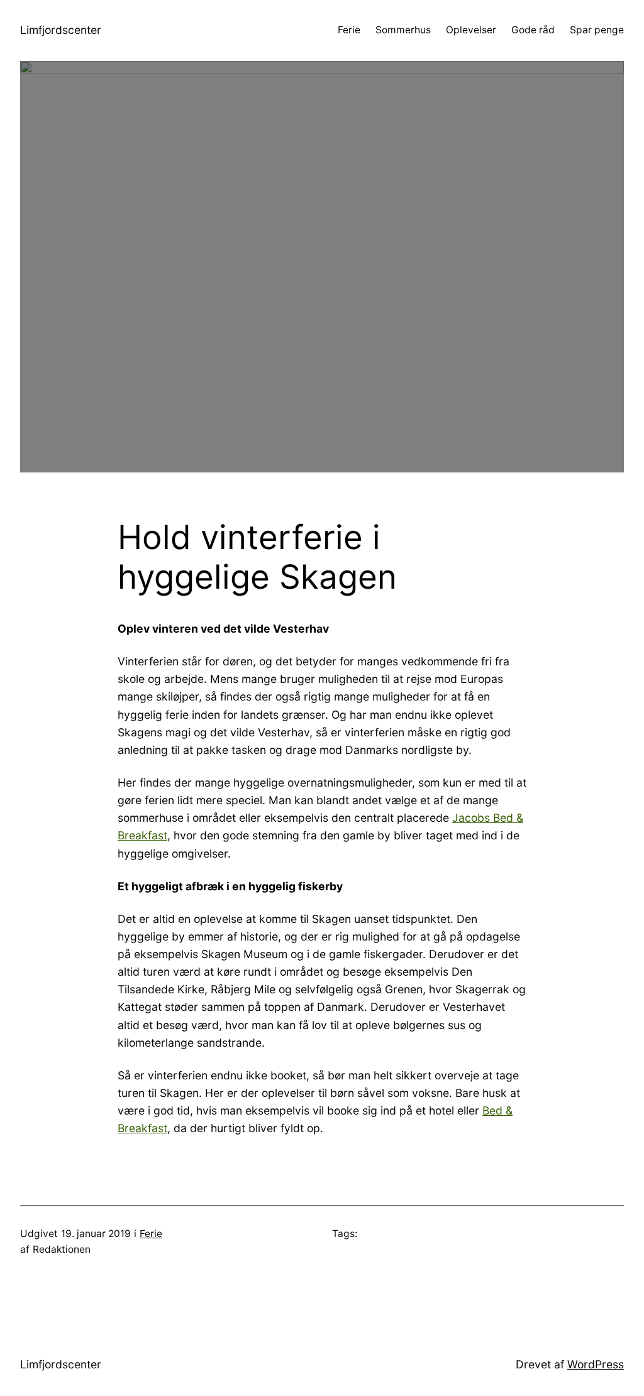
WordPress (595, 1364)
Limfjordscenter (60, 29)
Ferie (151, 1234)
